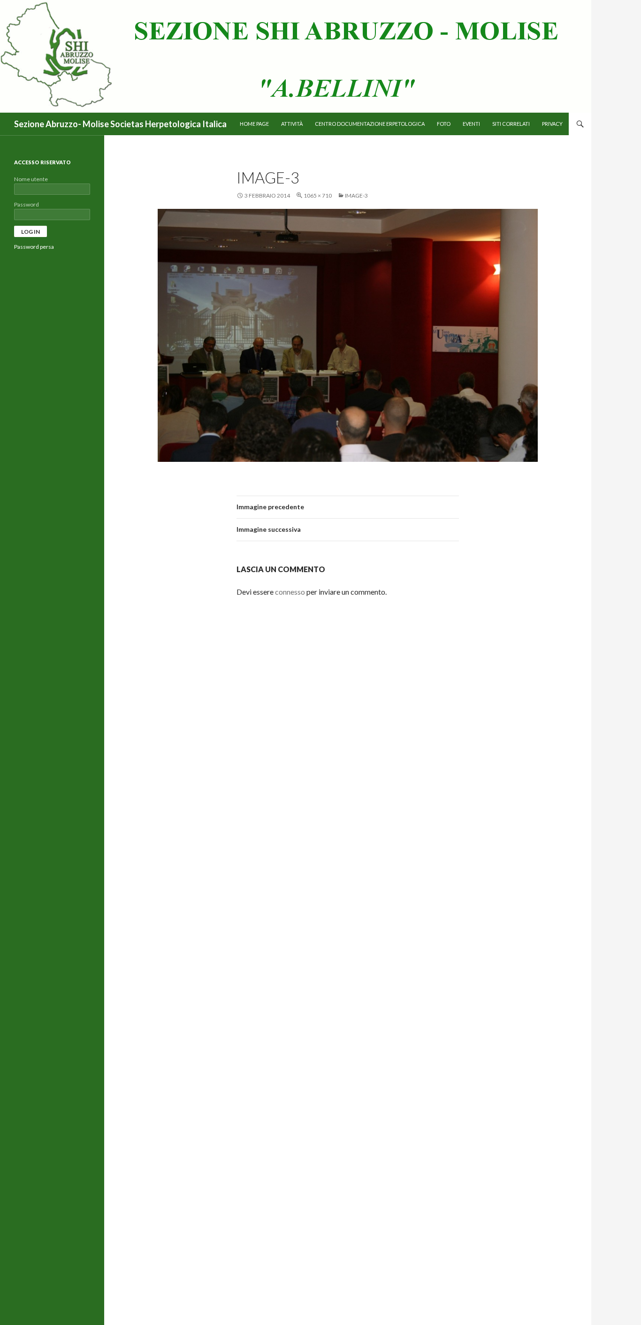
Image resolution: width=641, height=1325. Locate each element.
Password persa (34, 246)
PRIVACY (552, 124)
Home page (254, 124)
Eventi (471, 124)
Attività (292, 124)
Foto (443, 124)
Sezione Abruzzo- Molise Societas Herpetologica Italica (120, 124)
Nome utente (31, 179)
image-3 (356, 195)
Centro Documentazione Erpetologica (370, 124)
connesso (290, 591)
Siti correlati (511, 124)
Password (26, 204)
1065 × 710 (318, 195)
